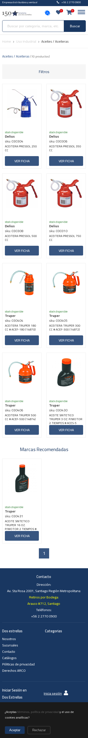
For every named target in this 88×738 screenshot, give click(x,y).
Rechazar (39, 730)
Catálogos (9, 658)
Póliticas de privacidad (18, 664)
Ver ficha (22, 161)
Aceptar (14, 730)
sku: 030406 (14, 410)
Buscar (75, 26)
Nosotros (9, 639)
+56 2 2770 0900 (44, 616)
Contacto (8, 651)
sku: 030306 (58, 141)
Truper (10, 315)
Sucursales (10, 645)
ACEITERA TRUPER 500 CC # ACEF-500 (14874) (20, 417)
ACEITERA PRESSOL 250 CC (21, 148)
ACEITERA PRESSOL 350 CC (65, 148)
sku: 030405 (58, 320)
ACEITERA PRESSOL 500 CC (21, 238)
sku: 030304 (14, 141)
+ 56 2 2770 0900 (71, 2)
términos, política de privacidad (38, 712)
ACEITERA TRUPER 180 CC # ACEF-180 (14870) (20, 328)
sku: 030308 (14, 231)
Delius (10, 136)
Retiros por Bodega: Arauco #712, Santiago (43, 600)
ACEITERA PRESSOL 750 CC (65, 238)
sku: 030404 (14, 320)
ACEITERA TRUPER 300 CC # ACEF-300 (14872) (64, 328)
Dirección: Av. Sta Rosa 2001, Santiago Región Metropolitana (43, 587)
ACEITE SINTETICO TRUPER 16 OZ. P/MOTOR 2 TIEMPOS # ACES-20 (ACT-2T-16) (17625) (20, 525)
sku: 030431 (14, 516)
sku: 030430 (58, 410)
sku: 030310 (58, 231)
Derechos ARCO (14, 670)
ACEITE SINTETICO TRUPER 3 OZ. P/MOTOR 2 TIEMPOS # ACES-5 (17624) (65, 419)
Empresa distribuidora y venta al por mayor (19, 4)
